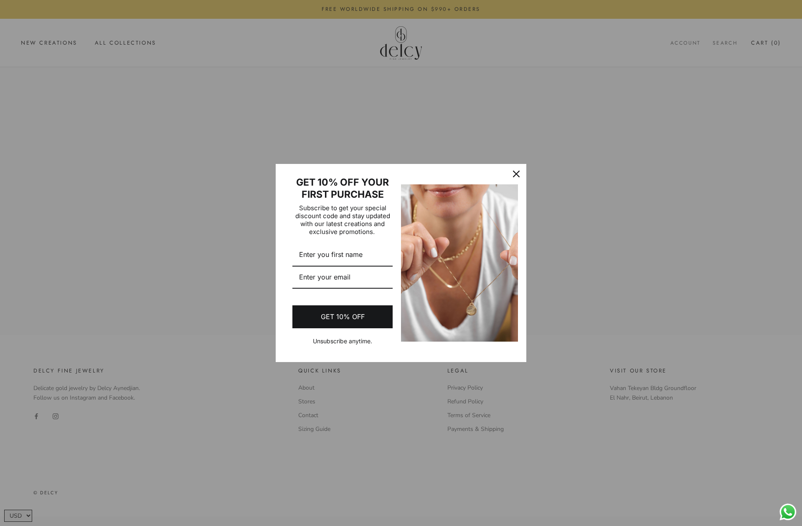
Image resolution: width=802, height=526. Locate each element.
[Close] (516, 174)
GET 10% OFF (343, 316)
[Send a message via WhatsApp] (788, 512)
